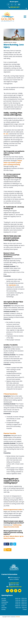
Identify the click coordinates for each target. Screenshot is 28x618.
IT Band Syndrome (11, 394)
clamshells (12, 285)
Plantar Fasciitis (10, 433)
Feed (8, 550)
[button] (20, 16)
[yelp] (11, 4)
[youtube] (19, 4)
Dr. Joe (6, 134)
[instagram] (15, 4)
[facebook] (8, 4)
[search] (26, 8)
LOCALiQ (18, 616)
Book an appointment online (13, 509)
